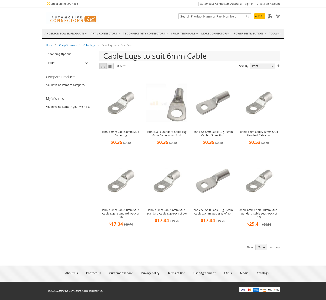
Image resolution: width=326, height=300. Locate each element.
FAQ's (228, 273)
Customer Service (121, 273)
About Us (71, 273)
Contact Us (93, 273)
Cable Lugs (89, 45)
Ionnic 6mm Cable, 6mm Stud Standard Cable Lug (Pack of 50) (167, 211)
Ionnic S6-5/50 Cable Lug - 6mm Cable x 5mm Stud (213, 133)
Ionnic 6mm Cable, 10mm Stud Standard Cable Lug (258, 133)
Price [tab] (51, 63)
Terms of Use (176, 273)
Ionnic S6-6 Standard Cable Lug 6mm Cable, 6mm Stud (167, 133)
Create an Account (268, 3)
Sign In (249, 3)
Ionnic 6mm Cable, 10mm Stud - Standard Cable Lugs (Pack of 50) (259, 213)
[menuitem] (65, 33)
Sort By (243, 66)
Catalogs (262, 273)
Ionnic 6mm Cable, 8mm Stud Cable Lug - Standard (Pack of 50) (120, 213)
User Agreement (204, 273)
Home (49, 45)
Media (244, 273)
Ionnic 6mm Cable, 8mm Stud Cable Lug (120, 133)
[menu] (163, 33)
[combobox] (214, 16)
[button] (259, 16)
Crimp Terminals (68, 45)
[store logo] (72, 18)
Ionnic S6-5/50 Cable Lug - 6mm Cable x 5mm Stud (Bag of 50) (213, 211)
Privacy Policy (150, 273)
